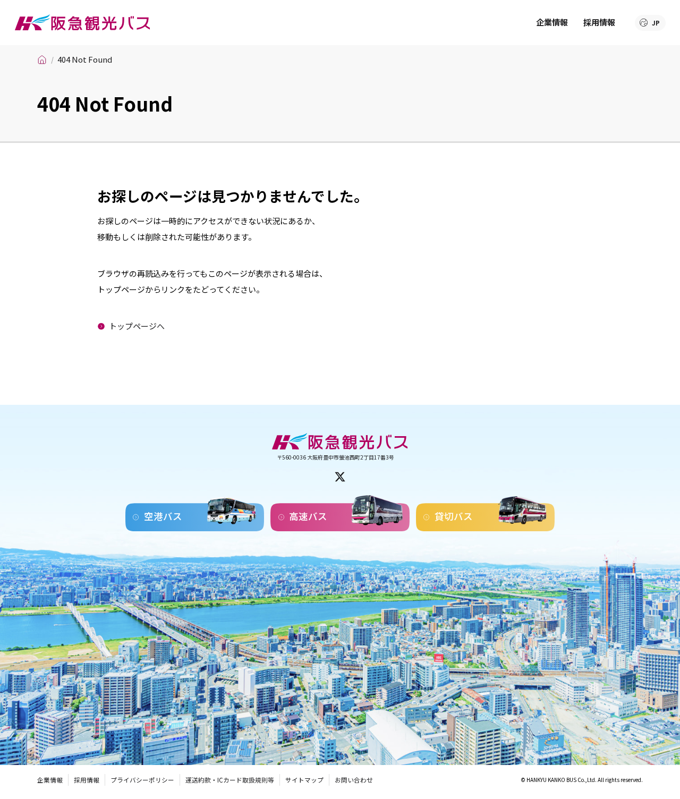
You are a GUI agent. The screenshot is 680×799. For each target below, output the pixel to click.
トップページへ (137, 326)
